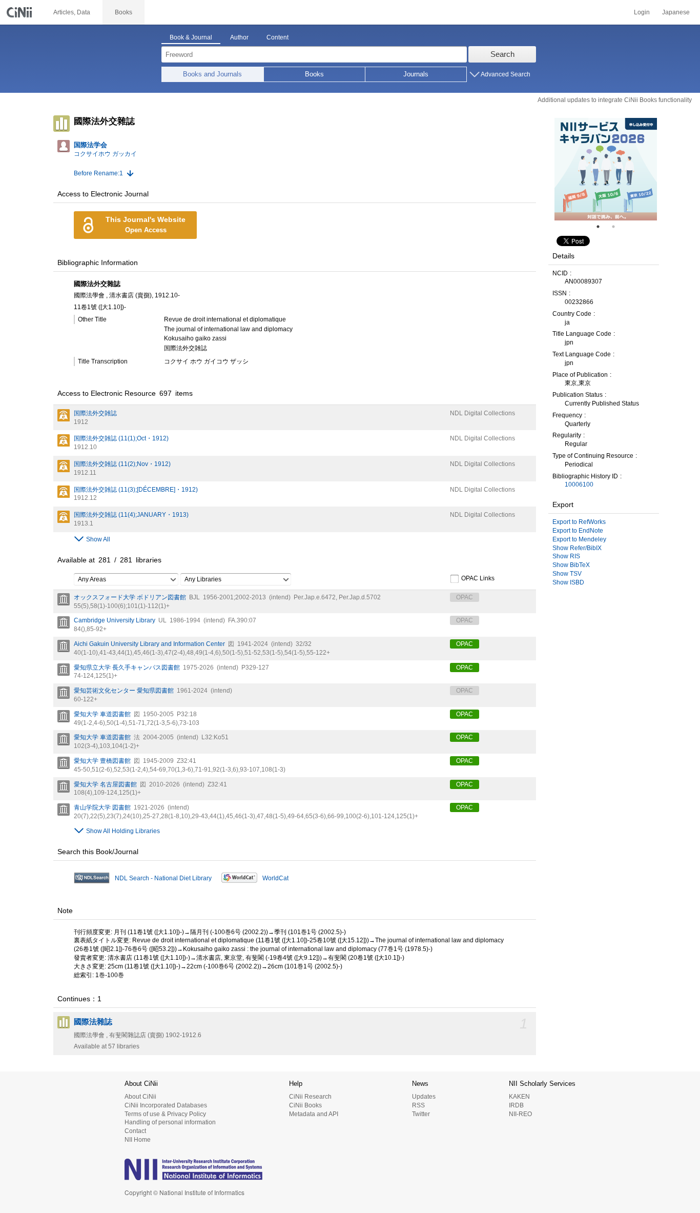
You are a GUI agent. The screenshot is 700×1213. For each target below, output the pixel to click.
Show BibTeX (571, 565)
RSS (418, 1105)
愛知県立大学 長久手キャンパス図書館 (127, 667)
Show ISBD (568, 582)
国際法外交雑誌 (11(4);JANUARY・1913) (131, 514)
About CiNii (140, 1096)
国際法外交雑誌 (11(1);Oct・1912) (121, 438)
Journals (415, 74)
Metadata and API (313, 1114)
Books (314, 74)
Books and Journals (212, 74)
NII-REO (520, 1114)
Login (642, 12)
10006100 (579, 484)
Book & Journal (191, 37)
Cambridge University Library (114, 620)
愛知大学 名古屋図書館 (105, 784)
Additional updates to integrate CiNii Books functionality (615, 100)
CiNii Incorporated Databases (166, 1105)
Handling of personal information (170, 1122)
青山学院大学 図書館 (102, 807)
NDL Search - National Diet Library (163, 878)
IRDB (516, 1105)
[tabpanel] (605, 169)
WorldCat (275, 878)
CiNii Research (310, 1096)
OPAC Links (478, 578)
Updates (424, 1096)
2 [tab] (617, 226)
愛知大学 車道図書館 (102, 714)
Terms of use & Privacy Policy (165, 1114)
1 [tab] (602, 226)
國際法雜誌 (93, 1022)
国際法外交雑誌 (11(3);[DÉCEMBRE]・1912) (136, 489)
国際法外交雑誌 (95, 413)
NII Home (138, 1139)
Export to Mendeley (579, 539)
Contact (135, 1131)
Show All (98, 539)
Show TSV (567, 573)
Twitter (421, 1114)
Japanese (676, 12)
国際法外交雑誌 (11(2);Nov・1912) (122, 464)
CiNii (20, 12)
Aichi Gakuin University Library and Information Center (149, 644)
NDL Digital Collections (482, 413)
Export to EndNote (577, 530)
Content (277, 37)
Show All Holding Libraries (123, 831)
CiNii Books (305, 1105)
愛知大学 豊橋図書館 (102, 760)
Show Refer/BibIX (577, 548)
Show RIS (566, 556)
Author (239, 37)
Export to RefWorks (579, 521)
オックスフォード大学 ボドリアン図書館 (130, 597)
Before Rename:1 (98, 173)
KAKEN (519, 1096)
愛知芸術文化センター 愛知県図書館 (124, 690)
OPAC (464, 644)
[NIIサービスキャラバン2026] (605, 169)
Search (502, 54)
